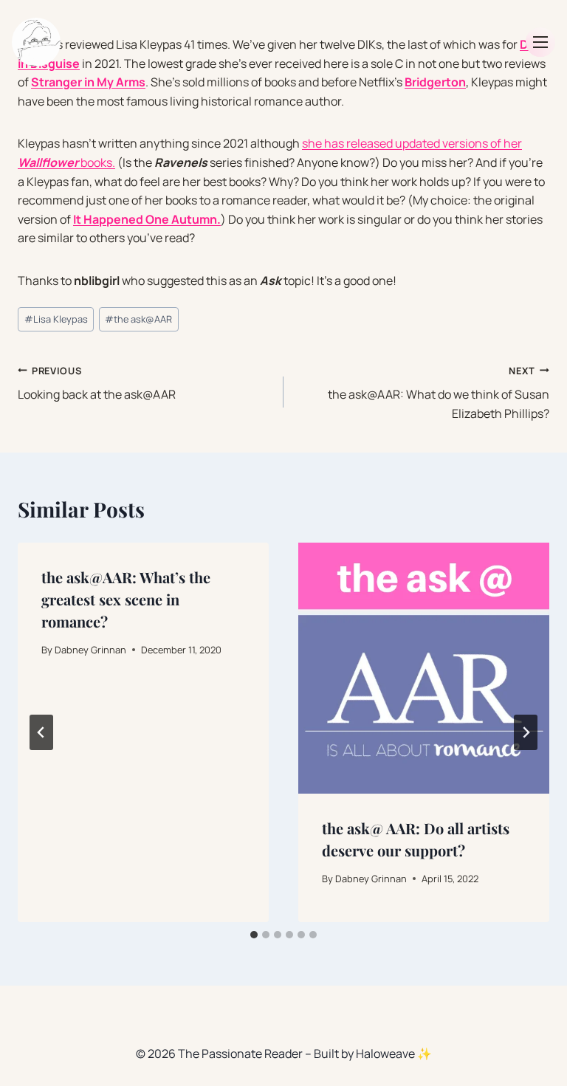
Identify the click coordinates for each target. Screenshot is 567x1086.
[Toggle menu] (540, 42)
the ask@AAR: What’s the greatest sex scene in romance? (125, 599)
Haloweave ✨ (394, 1053)
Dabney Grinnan (90, 649)
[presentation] (423, 668)
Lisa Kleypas (56, 319)
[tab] (254, 934)
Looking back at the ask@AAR (97, 383)
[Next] (525, 732)
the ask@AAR (138, 319)
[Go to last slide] (41, 732)
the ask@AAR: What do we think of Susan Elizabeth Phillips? (438, 393)
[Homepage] (36, 42)
